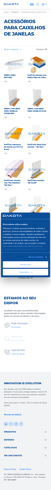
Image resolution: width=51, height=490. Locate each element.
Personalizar (24, 272)
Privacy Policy (10, 469)
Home (6, 12)
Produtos (14, 12)
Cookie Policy (25, 469)
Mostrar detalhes (36, 257)
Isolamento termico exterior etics (33, 12)
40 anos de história (12, 414)
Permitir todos (25, 265)
